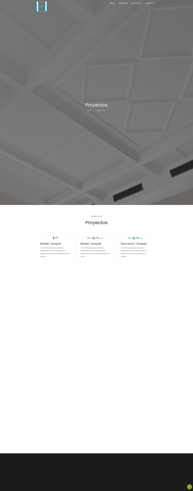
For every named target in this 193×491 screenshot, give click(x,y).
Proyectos (136, 3)
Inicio (112, 3)
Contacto (150, 3)
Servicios (123, 3)
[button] (42, 238)
